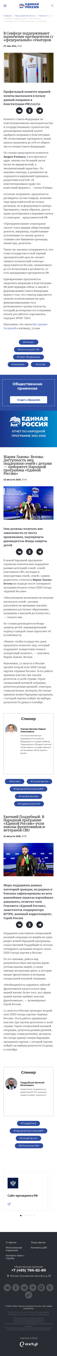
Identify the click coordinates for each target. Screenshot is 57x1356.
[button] (20, 1215)
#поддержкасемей (29, 803)
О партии (11, 1242)
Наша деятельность (25, 16)
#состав (40, 364)
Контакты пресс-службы (15, 1257)
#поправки (18, 364)
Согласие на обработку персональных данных (28, 1329)
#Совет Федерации (28, 357)
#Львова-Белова (28, 796)
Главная (7, 16)
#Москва (14, 781)
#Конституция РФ (28, 349)
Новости (43, 16)
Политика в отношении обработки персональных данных (28, 1325)
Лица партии (38, 1242)
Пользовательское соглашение (29, 1318)
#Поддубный (28, 1123)
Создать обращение (28, 399)
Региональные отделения (14, 1249)
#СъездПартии (39, 781)
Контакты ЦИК (39, 1247)
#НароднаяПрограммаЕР (28, 788)
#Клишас (28, 342)
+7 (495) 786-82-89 (28, 1270)
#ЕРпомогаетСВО (29, 1145)
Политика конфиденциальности (28, 1321)
